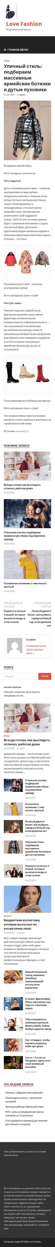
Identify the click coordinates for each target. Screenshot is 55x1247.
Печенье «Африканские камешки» (24, 1092)
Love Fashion (24, 24)
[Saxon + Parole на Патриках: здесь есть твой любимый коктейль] (13, 1068)
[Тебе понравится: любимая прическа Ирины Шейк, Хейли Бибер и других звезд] (13, 1029)
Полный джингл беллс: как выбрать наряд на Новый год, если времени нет (37, 826)
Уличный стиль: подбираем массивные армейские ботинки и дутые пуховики (38, 848)
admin (22, 95)
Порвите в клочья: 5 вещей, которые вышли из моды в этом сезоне (37, 870)
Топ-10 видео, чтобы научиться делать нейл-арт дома (37, 1043)
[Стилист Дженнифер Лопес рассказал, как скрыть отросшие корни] (13, 1009)
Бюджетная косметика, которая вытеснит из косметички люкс (22, 924)
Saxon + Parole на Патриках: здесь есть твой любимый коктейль (38, 1062)
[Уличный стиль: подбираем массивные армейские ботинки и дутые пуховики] (13, 852)
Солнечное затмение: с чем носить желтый (34, 807)
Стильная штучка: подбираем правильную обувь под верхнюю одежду (24, 536)
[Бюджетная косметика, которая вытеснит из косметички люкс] (27, 913)
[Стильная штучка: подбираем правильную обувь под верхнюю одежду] (27, 528)
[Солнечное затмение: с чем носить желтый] (27, 579)
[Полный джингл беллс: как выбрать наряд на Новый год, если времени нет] (13, 832)
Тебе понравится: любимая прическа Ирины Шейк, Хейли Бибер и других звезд (38, 1024)
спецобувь (10, 695)
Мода (6, 61)
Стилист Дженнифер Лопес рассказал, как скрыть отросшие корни (37, 1003)
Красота (8, 916)
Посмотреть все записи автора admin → (36, 649)
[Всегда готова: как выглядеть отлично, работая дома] (27, 481)
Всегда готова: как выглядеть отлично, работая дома (22, 486)
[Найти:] (27, 676)
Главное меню (18, 49)
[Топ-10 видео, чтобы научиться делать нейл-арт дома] (13, 1050)
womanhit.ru (21, 431)
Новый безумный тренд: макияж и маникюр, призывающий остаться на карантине (36, 979)
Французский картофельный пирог (24, 1106)
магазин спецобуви (12, 687)
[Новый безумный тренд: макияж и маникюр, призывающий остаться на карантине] (13, 982)
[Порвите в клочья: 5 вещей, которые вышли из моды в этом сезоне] (13, 876)
